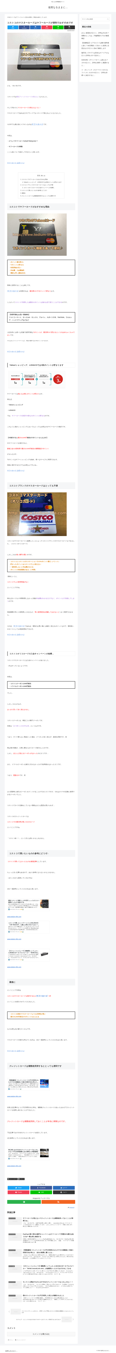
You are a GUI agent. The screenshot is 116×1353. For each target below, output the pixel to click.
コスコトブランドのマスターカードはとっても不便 (37, 185)
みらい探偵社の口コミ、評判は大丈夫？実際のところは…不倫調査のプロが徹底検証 (95, 35)
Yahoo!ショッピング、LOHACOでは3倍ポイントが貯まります (43, 182)
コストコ (22, 1179)
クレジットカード (13, 1179)
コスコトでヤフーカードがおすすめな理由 (35, 179)
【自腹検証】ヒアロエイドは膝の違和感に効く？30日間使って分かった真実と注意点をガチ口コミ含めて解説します (95, 45)
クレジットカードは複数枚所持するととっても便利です (39, 196)
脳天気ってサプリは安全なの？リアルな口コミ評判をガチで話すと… (95, 54)
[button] (107, 19)
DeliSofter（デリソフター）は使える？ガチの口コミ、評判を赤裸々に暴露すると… (95, 62)
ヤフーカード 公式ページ (15, 163)
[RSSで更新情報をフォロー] (58, 1202)
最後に (24, 193)
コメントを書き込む (41, 1334)
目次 (38, 175)
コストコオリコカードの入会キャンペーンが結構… (39, 187)
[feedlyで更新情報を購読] (24, 1202)
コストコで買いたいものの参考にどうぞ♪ (34, 190)
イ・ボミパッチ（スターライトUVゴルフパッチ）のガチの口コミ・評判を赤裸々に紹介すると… (94, 72)
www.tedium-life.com (14, 917)
